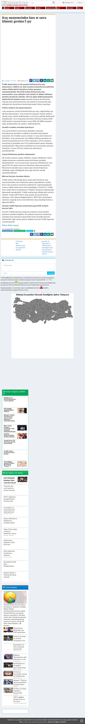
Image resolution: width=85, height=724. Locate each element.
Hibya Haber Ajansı (10, 225)
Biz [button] (80, 3)
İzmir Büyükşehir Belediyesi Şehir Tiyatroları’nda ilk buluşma (10, 481)
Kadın (58, 8)
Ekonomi (7, 8)
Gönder (50, 273)
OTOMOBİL (6, 81)
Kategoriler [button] (68, 3)
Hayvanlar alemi (50, 8)
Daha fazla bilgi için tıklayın (57, 722)
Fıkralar (17, 8)
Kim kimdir (70, 8)
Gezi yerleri (29, 8)
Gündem (38, 8)
